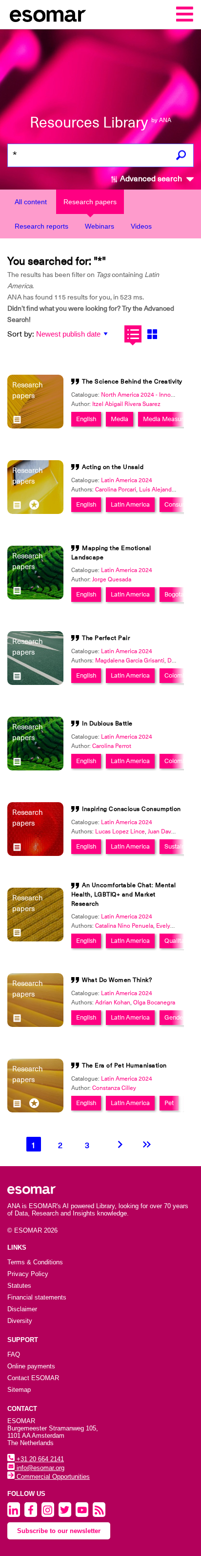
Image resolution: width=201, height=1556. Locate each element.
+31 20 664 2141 (39, 1459)
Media (119, 419)
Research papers (90, 202)
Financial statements (36, 1297)
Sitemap (19, 1389)
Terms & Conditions (35, 1262)
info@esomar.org (39, 1467)
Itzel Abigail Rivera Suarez (126, 404)
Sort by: (20, 334)
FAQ (13, 1354)
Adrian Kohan (112, 1002)
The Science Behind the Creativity (132, 381)
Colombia (177, 675)
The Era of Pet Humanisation (124, 1065)
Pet (169, 1103)
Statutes (19, 1285)
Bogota (174, 594)
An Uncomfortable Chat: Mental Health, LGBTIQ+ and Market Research (123, 894)
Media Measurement (172, 419)
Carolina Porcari (115, 489)
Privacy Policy (27, 1274)
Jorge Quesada (111, 579)
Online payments (31, 1366)
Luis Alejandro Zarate (167, 489)
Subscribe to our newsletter (58, 1531)
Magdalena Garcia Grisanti (129, 660)
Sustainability (182, 846)
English (86, 419)
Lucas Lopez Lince (120, 831)
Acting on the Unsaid (112, 467)
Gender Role (181, 1017)
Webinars (99, 226)
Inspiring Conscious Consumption (131, 809)
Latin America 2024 (126, 480)
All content (31, 202)
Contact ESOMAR (33, 1378)
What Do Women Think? (117, 980)
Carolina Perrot (111, 746)
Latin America (130, 504)
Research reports (41, 226)
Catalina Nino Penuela (124, 926)
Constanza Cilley (114, 1088)
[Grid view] (152, 333)
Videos (141, 226)
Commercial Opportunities (52, 1476)
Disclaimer (22, 1309)
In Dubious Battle (107, 723)
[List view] (132, 333)
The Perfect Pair (106, 638)
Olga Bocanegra (154, 1002)
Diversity (19, 1320)
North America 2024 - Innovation (144, 395)
